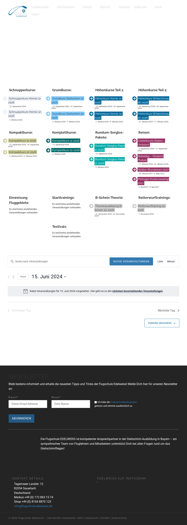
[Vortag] (9, 277)
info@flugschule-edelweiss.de (33, 506)
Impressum (91, 518)
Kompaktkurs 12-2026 (22, 152)
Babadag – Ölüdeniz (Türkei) (151, 158)
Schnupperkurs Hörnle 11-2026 (24, 100)
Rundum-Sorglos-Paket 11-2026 (109, 147)
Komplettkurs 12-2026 (66, 150)
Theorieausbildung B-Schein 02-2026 (108, 208)
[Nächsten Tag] (13, 277)
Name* (56, 397)
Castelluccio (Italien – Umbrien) (151, 142)
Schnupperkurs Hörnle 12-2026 (25, 113)
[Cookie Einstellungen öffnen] (8, 520)
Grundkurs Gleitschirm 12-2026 (68, 115)
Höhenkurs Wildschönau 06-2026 (153, 100)
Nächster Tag (166, 310)
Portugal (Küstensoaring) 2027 (153, 181)
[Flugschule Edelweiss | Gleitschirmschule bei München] (18, 10)
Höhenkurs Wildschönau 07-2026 (153, 115)
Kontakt (105, 518)
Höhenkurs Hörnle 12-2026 (108, 115)
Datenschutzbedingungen (123, 402)
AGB (79, 518)
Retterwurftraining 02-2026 (152, 208)
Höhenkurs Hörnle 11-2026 (108, 100)
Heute (23, 276)
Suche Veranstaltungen (131, 261)
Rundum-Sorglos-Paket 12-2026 (109, 161)
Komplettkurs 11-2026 (65, 140)
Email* (13, 397)
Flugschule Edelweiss (31, 518)
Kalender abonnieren (160, 322)
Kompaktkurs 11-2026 (22, 140)
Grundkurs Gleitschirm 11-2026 (67, 100)
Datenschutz (119, 518)
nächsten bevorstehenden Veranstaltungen (137, 291)
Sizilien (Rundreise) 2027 (153, 169)
